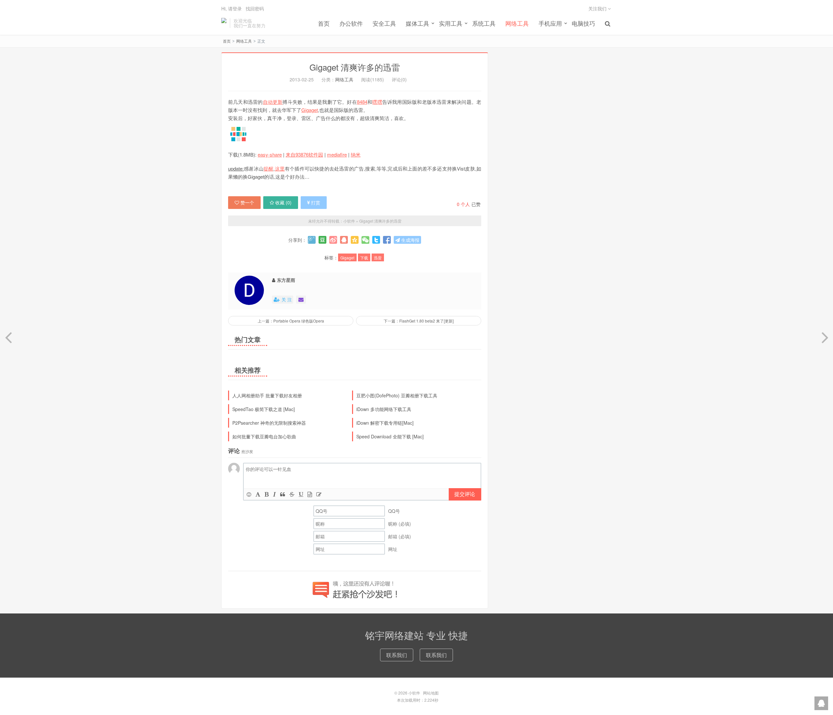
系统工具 (484, 23)
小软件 (223, 23)
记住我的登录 (384, 12)
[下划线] (301, 494)
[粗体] (267, 494)
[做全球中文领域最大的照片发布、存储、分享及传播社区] (354, 134)
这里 (280, 168)
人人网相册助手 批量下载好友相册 (267, 395)
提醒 (268, 168)
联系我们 (396, 655)
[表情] (249, 494)
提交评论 (464, 494)
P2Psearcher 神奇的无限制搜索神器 (269, 422)
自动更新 (273, 101)
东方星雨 (286, 280)
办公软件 (351, 23)
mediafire (337, 154)
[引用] (282, 494)
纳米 (356, 154)
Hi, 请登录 (231, 8)
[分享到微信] (365, 240)
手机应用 (550, 23)
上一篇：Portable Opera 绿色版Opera (291, 320)
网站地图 (431, 692)
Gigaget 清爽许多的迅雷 (354, 67)
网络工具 (517, 23)
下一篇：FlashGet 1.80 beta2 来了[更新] (419, 320)
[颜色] (257, 494)
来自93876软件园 (304, 154)
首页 (324, 23)
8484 (362, 101)
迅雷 (378, 257)
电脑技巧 (583, 23)
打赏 (315, 202)
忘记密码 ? (455, 12)
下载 (364, 257)
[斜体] (274, 494)
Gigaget (309, 109)
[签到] (318, 494)
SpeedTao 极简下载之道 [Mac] (263, 409)
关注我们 (598, 8)
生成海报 (409, 240)
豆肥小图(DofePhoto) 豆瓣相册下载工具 (396, 395)
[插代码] (309, 494)
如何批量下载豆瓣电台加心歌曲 (264, 436)
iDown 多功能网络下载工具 (383, 409)
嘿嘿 (377, 101)
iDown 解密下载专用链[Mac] (385, 422)
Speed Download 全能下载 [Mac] (390, 436)
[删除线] (291, 494)
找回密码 (255, 8)
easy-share (270, 154)
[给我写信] (301, 300)
